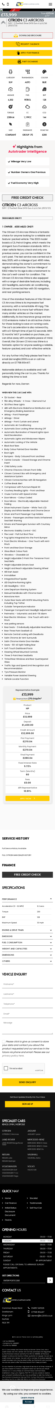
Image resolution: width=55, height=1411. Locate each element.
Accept (28, 1402)
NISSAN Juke (7, 1158)
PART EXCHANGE (30, 61)
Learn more (27, 1397)
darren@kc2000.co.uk (41, 1316)
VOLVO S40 (32, 1170)
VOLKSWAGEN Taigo (10, 1176)
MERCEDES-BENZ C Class (37, 1146)
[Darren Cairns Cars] (27, 4)
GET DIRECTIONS (10, 1275)
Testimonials (36, 1203)
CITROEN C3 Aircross (10, 1134)
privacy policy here (13, 1055)
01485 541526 (37, 1308)
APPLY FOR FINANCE (30, 52)
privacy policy (38, 1337)
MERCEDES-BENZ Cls (36, 1149)
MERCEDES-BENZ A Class (37, 1143)
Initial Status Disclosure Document (10, 1211)
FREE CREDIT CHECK (27, 198)
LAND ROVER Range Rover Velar (12, 1144)
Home (8, 1198)
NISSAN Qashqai (8, 1161)
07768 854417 (37, 1312)
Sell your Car (36, 1208)
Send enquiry (27, 1082)
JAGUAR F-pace (34, 1134)
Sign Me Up (27, 1104)
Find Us (8, 1220)
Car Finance (11, 1203)
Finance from (28, 699)
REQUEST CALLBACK (30, 44)
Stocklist (34, 1198)
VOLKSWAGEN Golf (9, 1170)
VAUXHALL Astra (34, 1158)
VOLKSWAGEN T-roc (10, 1173)
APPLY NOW (26, 798)
